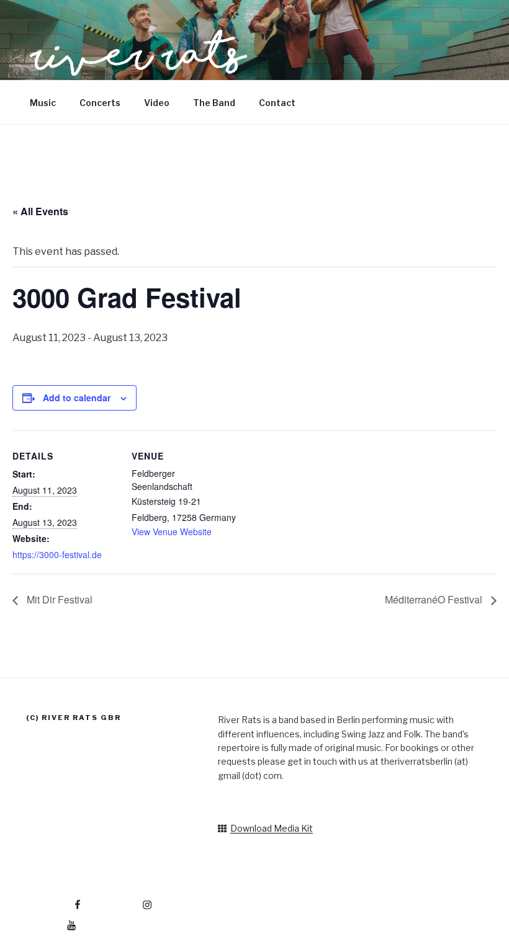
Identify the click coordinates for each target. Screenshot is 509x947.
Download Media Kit (271, 828)
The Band (214, 102)
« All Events (40, 211)
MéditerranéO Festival (435, 599)
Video (156, 102)
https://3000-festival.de (57, 554)
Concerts (99, 102)
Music (43, 102)
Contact (277, 102)
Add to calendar (76, 397)
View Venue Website (172, 531)
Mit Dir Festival (58, 599)
